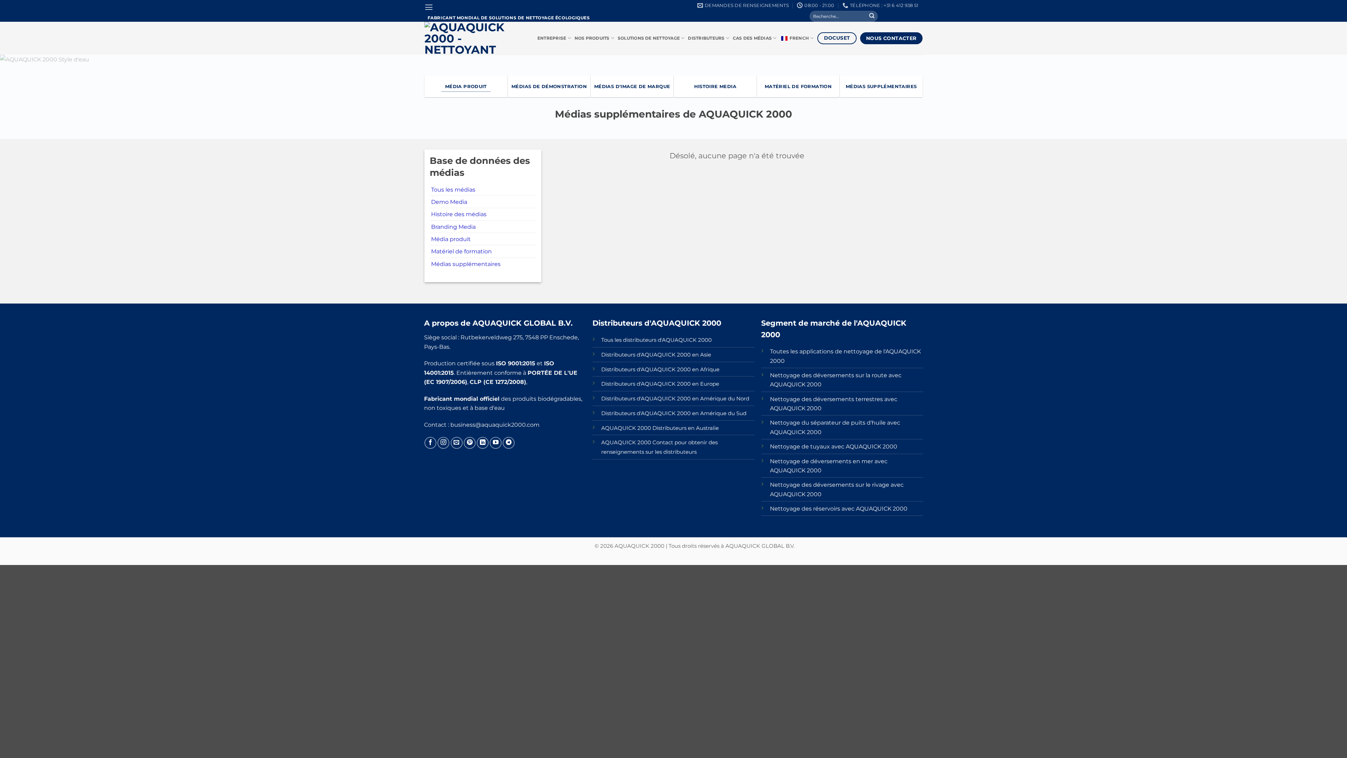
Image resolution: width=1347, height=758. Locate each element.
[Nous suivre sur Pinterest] (470, 443)
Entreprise (551, 38)
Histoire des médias (459, 214)
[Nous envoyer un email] (457, 443)
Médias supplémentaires (466, 263)
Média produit (451, 238)
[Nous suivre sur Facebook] (430, 443)
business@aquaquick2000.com (495, 424)
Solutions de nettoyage (649, 38)
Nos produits (592, 38)
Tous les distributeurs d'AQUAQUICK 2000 (656, 340)
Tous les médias (453, 189)
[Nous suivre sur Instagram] (443, 443)
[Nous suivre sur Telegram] (509, 443)
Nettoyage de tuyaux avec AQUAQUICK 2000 (833, 446)
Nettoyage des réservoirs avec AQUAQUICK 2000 (838, 508)
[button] (428, 7)
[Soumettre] (871, 16)
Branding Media (453, 226)
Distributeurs (706, 38)
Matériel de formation (461, 251)
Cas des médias (752, 38)
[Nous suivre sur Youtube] (496, 443)
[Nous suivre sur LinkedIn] (483, 443)
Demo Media (449, 201)
